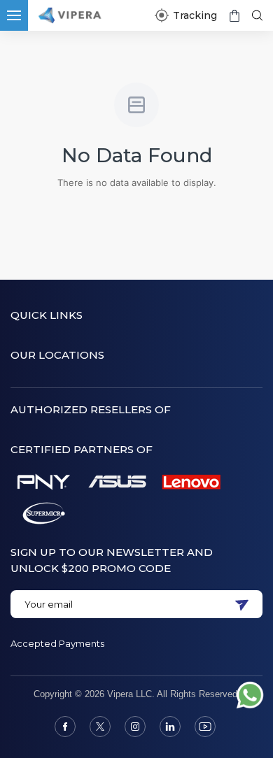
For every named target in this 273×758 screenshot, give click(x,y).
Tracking (195, 15)
